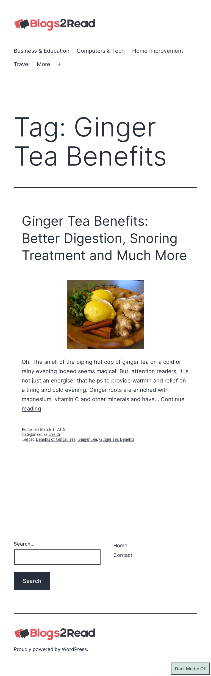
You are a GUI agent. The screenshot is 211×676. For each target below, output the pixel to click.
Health (54, 434)
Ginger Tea (87, 439)
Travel (22, 64)
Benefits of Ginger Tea (55, 439)
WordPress (74, 649)
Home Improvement (157, 51)
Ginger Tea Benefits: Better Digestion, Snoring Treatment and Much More (104, 238)
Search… (24, 544)
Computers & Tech (101, 51)
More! (44, 64)
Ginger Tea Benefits (116, 439)
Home (120, 545)
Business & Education (42, 51)
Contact (122, 555)
